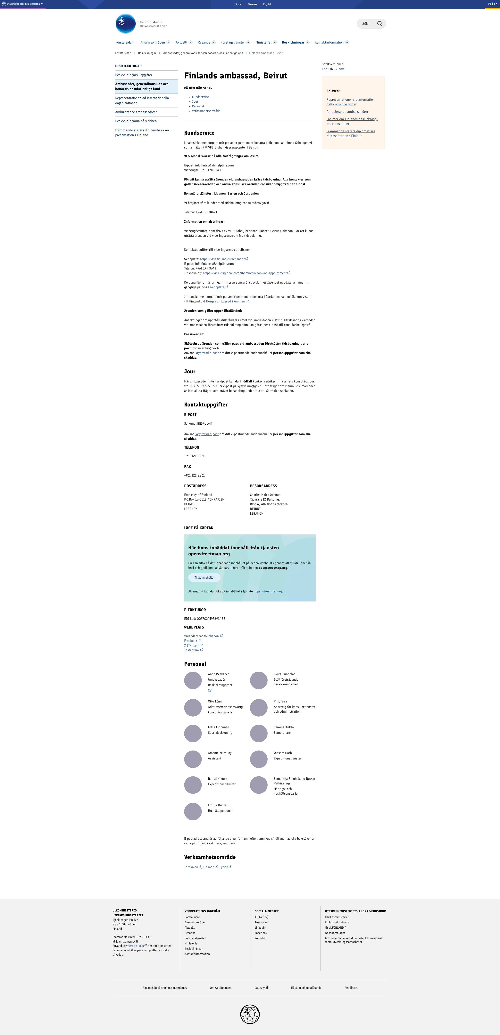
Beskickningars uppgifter (133, 75)
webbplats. (217, 287)
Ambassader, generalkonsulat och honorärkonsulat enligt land (202, 53)
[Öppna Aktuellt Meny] (191, 42)
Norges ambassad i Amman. (226, 301)
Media (492, 3)
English (267, 4)
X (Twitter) (192, 645)
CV (210, 690)
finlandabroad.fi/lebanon (202, 636)
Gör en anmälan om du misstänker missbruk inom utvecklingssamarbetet (353, 940)
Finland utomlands (337, 922)
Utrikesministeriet (337, 917)
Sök (379, 23)
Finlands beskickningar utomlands (165, 988)
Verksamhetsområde (206, 111)
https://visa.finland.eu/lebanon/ (222, 259)
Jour (195, 101)
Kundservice (200, 97)
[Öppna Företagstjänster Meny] (248, 42)
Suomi (238, 4)
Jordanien (191, 867)
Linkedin (260, 927)
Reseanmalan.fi (335, 933)
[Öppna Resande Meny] (214, 42)
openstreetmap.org (268, 591)
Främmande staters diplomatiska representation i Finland (142, 132)
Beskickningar (146, 53)
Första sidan (123, 53)
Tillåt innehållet (204, 577)
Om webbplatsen (220, 988)
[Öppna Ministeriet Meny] (275, 42)
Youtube (260, 938)
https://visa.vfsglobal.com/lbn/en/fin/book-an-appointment (245, 273)
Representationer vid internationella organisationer (142, 100)
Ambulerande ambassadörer (136, 112)
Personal (198, 106)
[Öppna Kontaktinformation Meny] (347, 42)
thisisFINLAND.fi (335, 927)
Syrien (224, 867)
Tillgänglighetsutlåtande (306, 988)
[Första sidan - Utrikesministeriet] (147, 23)
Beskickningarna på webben (136, 121)
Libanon (208, 867)
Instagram (192, 650)
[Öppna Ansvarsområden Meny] (168, 42)
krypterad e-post (207, 353)
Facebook (191, 641)
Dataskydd (261, 988)
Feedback (351, 988)
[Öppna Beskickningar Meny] (307, 42)
